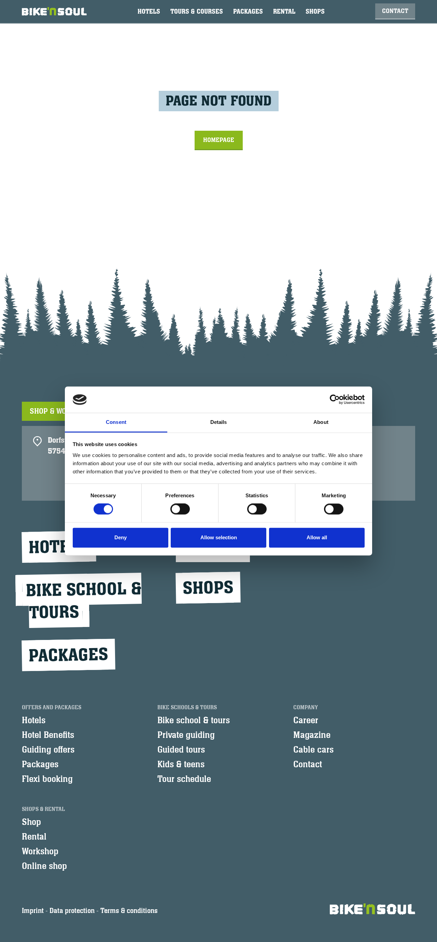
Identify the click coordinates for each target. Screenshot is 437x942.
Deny (120, 537)
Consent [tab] (116, 422)
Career (305, 720)
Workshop (40, 851)
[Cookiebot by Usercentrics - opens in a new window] (335, 400)
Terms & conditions (129, 910)
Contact (395, 11)
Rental (284, 12)
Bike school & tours (193, 720)
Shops (315, 12)
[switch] (180, 509)
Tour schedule (184, 779)
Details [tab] (218, 422)
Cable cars (313, 750)
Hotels (149, 12)
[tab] (61, 411)
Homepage (218, 140)
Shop (31, 822)
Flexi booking (47, 779)
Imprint (33, 910)
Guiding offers (48, 750)
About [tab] (320, 422)
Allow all (317, 537)
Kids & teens (181, 764)
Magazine (311, 735)
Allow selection (218, 537)
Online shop (44, 866)
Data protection (72, 910)
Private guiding (186, 735)
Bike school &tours (84, 600)
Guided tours (181, 750)
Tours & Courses (196, 12)
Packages (248, 12)
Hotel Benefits (48, 735)
